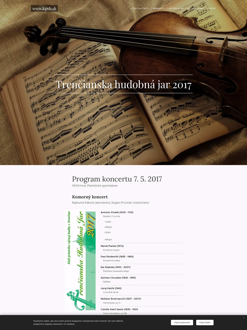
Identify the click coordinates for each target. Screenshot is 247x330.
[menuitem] (141, 8)
